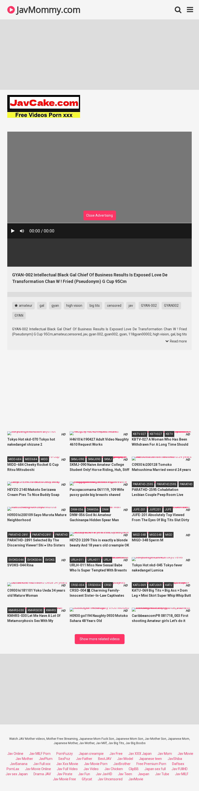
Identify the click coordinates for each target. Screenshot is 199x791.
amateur (25, 305)
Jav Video (91, 769)
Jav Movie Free (64, 779)
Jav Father (84, 759)
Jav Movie (185, 754)
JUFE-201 (139, 509)
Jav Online (15, 754)
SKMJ (108, 459)
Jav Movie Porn (96, 764)
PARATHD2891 (42, 534)
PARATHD (186, 484)
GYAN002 (171, 305)
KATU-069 (139, 585)
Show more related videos (100, 639)
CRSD (108, 585)
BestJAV (104, 759)
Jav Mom (165, 754)
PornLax (13, 769)
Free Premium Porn (151, 764)
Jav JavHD (104, 774)
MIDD (44, 459)
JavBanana (18, 764)
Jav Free (116, 754)
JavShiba (175, 759)
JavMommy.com (47, 10)
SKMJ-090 (77, 459)
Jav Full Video (67, 769)
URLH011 (94, 559)
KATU (168, 585)
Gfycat (87, 779)
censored (114, 305)
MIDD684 (31, 459)
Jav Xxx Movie (67, 764)
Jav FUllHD (180, 769)
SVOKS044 (34, 559)
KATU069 (155, 585)
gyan (55, 305)
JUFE (168, 509)
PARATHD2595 (166, 484)
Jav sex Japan (17, 774)
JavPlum (45, 759)
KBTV (169, 434)
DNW (105, 509)
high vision (74, 305)
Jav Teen (125, 774)
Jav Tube (162, 774)
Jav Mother (24, 759)
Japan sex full (155, 769)
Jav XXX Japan (140, 754)
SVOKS (49, 559)
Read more (178, 341)
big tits (95, 305)
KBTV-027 (139, 434)
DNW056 (93, 509)
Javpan (143, 774)
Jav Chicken (113, 769)
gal (42, 305)
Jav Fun (84, 774)
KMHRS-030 (16, 610)
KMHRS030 (35, 610)
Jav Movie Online (38, 769)
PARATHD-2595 (143, 484)
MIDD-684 (14, 459)
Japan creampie (91, 754)
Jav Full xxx (41, 764)
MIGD (168, 534)
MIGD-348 (139, 534)
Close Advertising (99, 215)
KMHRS (51, 610)
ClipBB (134, 769)
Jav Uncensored (110, 779)
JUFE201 (155, 509)
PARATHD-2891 (18, 534)
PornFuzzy (64, 754)
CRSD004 (94, 585)
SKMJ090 (94, 459)
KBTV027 (156, 434)
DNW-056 (77, 509)
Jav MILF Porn (39, 754)
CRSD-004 (77, 585)
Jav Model (125, 759)
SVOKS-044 (16, 559)
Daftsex (178, 764)
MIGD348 (155, 534)
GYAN (19, 315)
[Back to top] (182, 776)
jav (131, 305)
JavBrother (122, 764)
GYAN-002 (149, 305)
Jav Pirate (64, 774)
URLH (107, 559)
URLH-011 (77, 559)
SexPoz (64, 759)
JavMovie (135, 779)
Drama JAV (42, 774)
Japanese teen (150, 759)
